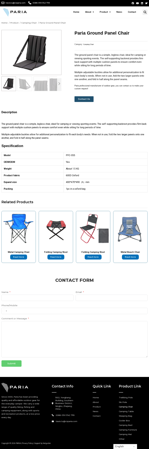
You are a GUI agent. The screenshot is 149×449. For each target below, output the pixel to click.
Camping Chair (88, 44)
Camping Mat (125, 434)
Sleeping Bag (125, 416)
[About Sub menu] (95, 12)
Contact (132, 12)
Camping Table (126, 411)
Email (79, 292)
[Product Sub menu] (111, 12)
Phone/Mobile (9, 305)
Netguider (47, 443)
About (88, 12)
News (119, 12)
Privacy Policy (27, 443)
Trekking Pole (126, 397)
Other (122, 439)
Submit (11, 363)
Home (76, 12)
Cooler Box (124, 420)
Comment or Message (14, 318)
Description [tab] (9, 112)
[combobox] (5, 311)
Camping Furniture (128, 430)
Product (104, 12)
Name (4, 292)
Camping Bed (125, 425)
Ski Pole (123, 402)
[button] (57, 34)
